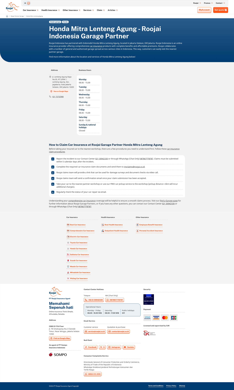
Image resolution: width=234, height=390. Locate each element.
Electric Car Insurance (79, 237)
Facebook (92, 347)
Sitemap (182, 386)
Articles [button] (111, 10)
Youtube (130, 347)
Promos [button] (207, 3)
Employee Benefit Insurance (150, 225)
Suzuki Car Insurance (78, 261)
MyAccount (204, 10)
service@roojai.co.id (96, 331)
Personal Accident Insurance (151, 231)
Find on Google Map (62, 338)
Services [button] (87, 10)
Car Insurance (72, 217)
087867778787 (146, 158)
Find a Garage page (169, 200)
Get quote (219, 10)
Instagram (116, 347)
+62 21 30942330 (95, 300)
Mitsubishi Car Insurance (80, 272)
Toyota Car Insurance (78, 243)
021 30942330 (101, 158)
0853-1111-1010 (94, 374)
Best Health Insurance (114, 225)
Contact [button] (219, 3)
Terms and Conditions (155, 386)
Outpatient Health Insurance (116, 231)
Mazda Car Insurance (78, 266)
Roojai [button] (195, 3)
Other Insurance (142, 217)
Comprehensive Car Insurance (82, 231)
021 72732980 (58, 96)
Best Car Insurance (77, 225)
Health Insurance (108, 217)
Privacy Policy (171, 386)
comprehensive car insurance (82, 200)
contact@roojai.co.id (120, 331)
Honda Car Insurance (78, 249)
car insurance (96, 46)
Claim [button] (99, 10)
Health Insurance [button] (49, 10)
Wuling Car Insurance (79, 278)
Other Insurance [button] (70, 10)
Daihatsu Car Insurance (79, 255)
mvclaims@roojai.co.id (134, 166)
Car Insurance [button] (29, 10)
